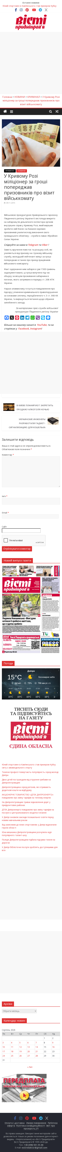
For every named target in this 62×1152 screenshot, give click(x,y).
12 (20, 1047)
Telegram (33, 244)
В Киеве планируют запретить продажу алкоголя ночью (35, 407)
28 (36, 1055)
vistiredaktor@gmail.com (34, 1147)
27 (28, 1055)
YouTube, (42, 324)
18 (12, 1051)
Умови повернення (36, 1123)
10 (3, 1047)
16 (53, 1047)
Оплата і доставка (15, 1123)
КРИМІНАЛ (9, 171)
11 (12, 1047)
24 (3, 1055)
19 (20, 1051)
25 (12, 1055)
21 (36, 1051)
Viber (45, 244)
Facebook (23, 328)
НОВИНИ (22, 171)
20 (28, 1051)
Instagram (35, 328)
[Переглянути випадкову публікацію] (57, 111)
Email (5, 512)
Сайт (4, 526)
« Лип (29, 1067)
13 (28, 1047)
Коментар (8, 454)
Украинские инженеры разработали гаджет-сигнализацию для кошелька (27, 423)
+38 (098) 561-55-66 (33, 1144)
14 (36, 1047)
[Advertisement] (31, 63)
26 (20, 1055)
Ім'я (4, 496)
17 (3, 1051)
